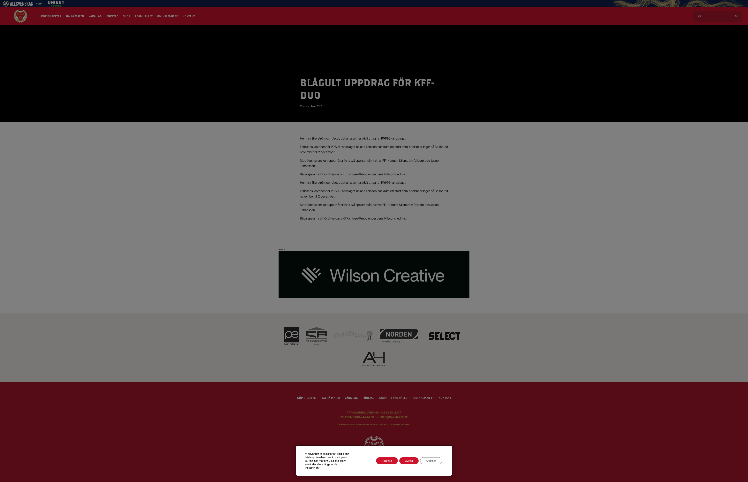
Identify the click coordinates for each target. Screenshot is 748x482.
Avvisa (409, 460)
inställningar (312, 467)
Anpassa (431, 460)
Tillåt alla (387, 460)
